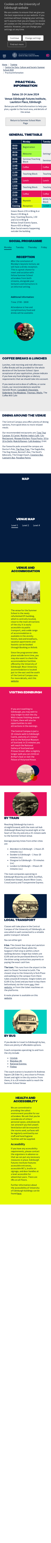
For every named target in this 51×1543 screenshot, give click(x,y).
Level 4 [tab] (36, 525)
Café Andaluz (34, 441)
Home (4, 64)
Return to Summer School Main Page (25, 122)
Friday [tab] (44, 247)
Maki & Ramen (20, 441)
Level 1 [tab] (14, 525)
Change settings (33, 38)
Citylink (13, 1058)
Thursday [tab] (32, 247)
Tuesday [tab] (20, 247)
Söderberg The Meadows (14, 392)
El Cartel (15, 435)
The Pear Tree (22, 449)
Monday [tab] (8, 247)
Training (13, 64)
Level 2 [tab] (25, 525)
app (32, 984)
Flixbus (13, 1066)
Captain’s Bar (8, 457)
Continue (14, 38)
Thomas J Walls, (35, 392)
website (15, 681)
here (19, 1193)
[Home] (25, 54)
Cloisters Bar (36, 454)
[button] (4, 57)
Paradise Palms (23, 457)
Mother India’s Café (30, 435)
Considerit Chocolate (27, 389)
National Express (18, 1063)
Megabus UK (16, 1060)
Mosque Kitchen (22, 438)
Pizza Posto (36, 438)
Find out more (17, 44)
